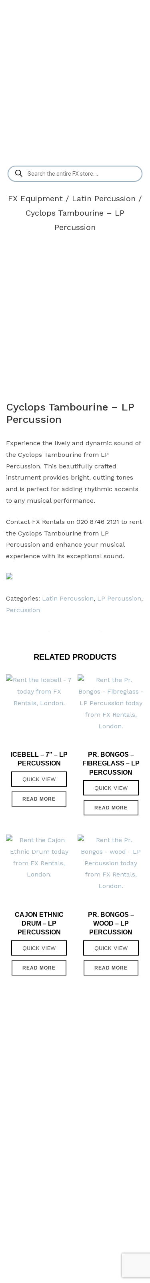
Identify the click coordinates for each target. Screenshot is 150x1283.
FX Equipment (35, 198)
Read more (39, 799)
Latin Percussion (104, 198)
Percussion (23, 610)
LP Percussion (119, 598)
